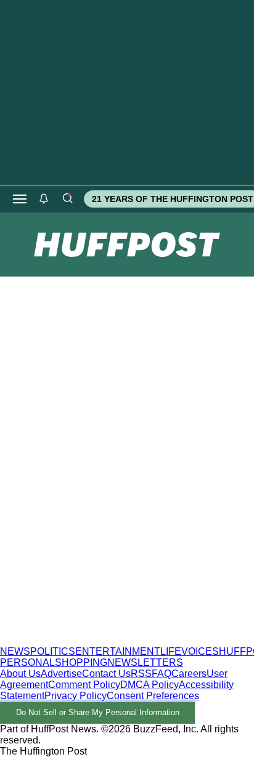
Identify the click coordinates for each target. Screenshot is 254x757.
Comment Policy (84, 684)
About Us (20, 673)
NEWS (15, 651)
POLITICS (52, 651)
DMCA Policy (149, 684)
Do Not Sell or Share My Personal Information (97, 712)
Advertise (61, 673)
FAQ (161, 673)
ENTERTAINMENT (117, 651)
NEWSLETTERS (145, 662)
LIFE (170, 651)
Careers (189, 673)
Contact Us (106, 673)
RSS (141, 673)
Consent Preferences (153, 695)
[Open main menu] (19, 199)
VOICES (200, 651)
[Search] (67, 199)
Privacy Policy (75, 695)
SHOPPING (81, 662)
